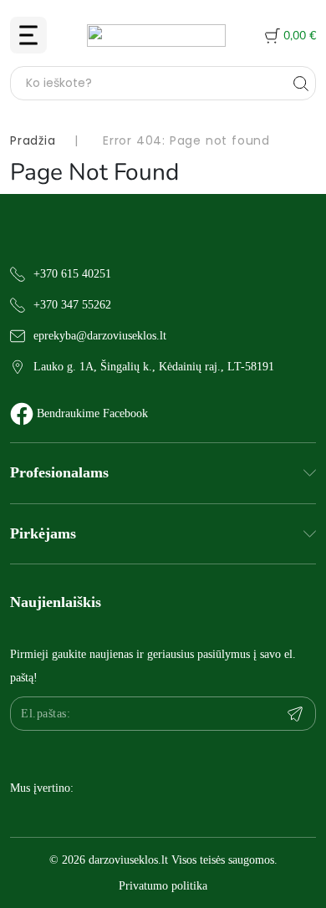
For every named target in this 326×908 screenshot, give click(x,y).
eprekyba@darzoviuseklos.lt (99, 335)
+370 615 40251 (72, 274)
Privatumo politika (163, 886)
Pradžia (33, 140)
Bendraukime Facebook (92, 413)
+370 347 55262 (72, 304)
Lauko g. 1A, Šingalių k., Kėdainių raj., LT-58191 (153, 366)
